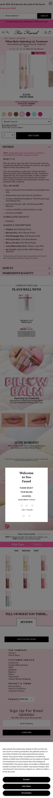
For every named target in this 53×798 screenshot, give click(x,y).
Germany (21, 500)
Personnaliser (26, 793)
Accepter (26, 779)
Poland (29, 510)
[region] (26, 770)
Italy (24, 510)
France (32, 500)
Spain (26, 500)
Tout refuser (26, 786)
